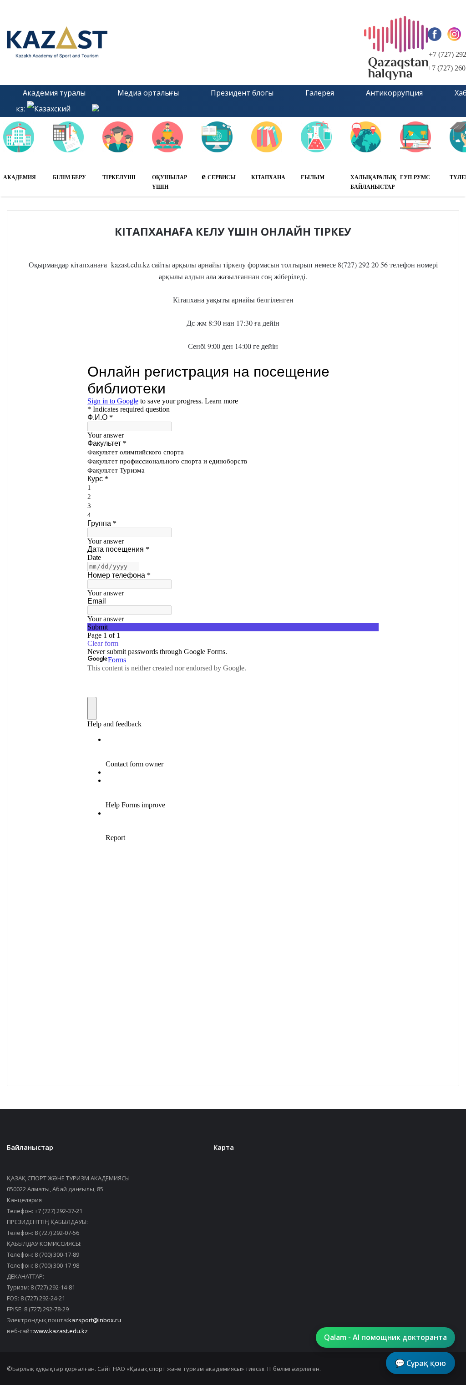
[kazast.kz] (93, 42)
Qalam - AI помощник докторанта (385, 1337)
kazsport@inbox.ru (94, 1320)
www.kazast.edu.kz (61, 1331)
